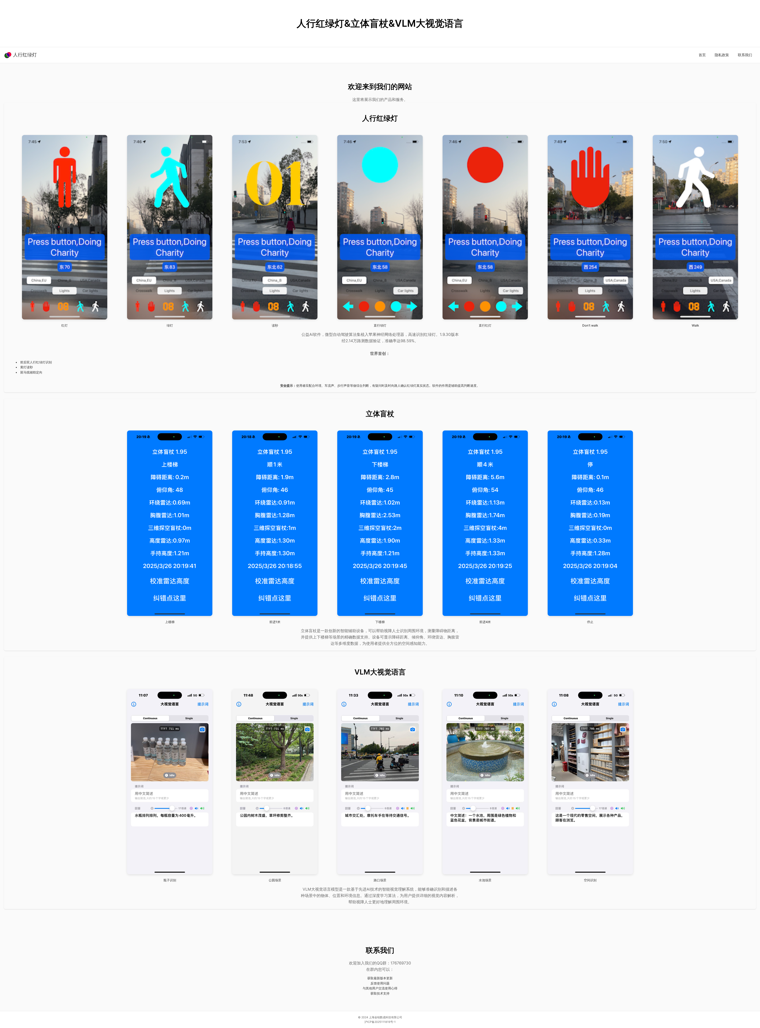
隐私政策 (722, 55)
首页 (702, 55)
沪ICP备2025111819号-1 (380, 1021)
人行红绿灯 (24, 55)
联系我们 (745, 55)
